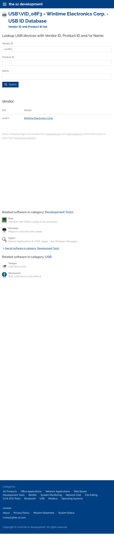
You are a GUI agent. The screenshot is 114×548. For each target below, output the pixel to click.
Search (10, 84)
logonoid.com (53, 134)
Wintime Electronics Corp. (38, 118)
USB (48, 257)
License (7, 508)
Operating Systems (72, 498)
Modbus (53, 498)
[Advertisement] (57, 175)
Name (5, 70)
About (6, 512)
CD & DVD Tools (11, 498)
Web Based (80, 491)
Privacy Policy (22, 512)
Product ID (8, 57)
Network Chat (73, 495)
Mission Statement (44, 512)
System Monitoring (51, 495)
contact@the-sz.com (14, 517)
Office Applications (31, 491)
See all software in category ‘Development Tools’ (30, 248)
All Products (10, 491)
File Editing (91, 495)
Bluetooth (30, 498)
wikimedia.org (74, 134)
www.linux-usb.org (25, 138)
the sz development (26, 4)
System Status (66, 512)
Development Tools (59, 212)
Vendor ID (7, 43)
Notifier (32, 495)
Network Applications (58, 491)
